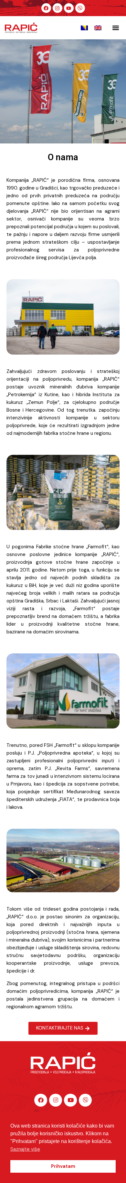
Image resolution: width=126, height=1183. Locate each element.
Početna (48, 103)
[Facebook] (46, 8)
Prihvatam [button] (63, 1166)
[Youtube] (69, 8)
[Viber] (80, 8)
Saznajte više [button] (25, 1149)
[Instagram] (57, 8)
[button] (115, 28)
